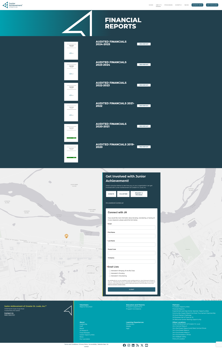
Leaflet (202, 300)
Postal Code (112, 249)
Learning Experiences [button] (135, 322)
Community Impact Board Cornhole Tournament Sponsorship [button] (193, 313)
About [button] (82, 322)
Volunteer (123, 194)
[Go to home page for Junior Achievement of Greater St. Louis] (12, 5)
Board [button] (82, 328)
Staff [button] (81, 326)
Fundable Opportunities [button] (180, 307)
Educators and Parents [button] (135, 305)
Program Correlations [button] (133, 309)
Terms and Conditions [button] (71, 344)
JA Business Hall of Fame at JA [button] (182, 317)
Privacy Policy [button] (83, 344)
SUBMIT (131, 289)
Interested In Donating (118, 273)
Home (151, 5)
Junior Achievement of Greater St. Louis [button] (186, 324)
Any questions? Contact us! (114, 203)
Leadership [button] (83, 324)
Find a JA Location (178, 339)
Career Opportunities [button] (87, 335)
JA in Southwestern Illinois (181, 334)
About (158, 5)
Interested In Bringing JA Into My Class (123, 271)
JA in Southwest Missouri (181, 332)
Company (111, 257)
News (187, 5)
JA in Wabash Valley (179, 337)
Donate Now (197, 5)
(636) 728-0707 (9, 315)
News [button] (81, 337)
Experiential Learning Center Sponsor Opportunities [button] (190, 311)
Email (110, 223)
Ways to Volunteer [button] (86, 307)
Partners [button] (175, 305)
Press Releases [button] (85, 333)
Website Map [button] (102, 344)
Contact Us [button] (8, 313)
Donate (111, 194)
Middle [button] (128, 326)
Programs (168, 5)
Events (178, 5)
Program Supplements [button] (134, 307)
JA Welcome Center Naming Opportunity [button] (186, 319)
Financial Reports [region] (178, 309)
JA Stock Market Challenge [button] (181, 315)
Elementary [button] (130, 324)
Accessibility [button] (93, 344)
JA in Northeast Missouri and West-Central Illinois (189, 328)
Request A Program (139, 194)
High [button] (127, 328)
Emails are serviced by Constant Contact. (116, 284)
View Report (145, 44)
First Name (111, 232)
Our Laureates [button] (85, 339)
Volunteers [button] (84, 305)
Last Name (111, 240)
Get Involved (212, 5)
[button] (161, 5)
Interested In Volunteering (119, 276)
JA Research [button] (84, 330)
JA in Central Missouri (179, 326)
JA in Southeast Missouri (180, 330)
